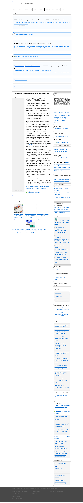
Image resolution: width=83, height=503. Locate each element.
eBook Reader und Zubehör (61, 463)
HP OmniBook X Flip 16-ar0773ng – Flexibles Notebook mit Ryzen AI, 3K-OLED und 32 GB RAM (62, 431)
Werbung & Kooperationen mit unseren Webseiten (23, 488)
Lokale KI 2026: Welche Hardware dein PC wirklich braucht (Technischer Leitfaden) (62, 332)
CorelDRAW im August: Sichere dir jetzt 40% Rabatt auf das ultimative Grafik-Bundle (32, 70)
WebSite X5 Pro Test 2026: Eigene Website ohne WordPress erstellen (62, 222)
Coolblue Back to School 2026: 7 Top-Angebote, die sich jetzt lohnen (62, 261)
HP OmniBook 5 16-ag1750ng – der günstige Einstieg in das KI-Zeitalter (61, 360)
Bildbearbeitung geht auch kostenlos (42, 215)
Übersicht (15, 9)
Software (26, 9)
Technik (20, 9)
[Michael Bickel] (12, 1)
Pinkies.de (57, 471)
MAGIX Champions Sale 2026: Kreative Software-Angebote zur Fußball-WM (61, 418)
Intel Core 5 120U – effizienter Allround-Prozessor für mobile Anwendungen (61, 374)
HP (53, 9)
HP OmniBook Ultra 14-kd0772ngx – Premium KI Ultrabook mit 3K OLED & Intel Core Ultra (62, 425)
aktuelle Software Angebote (61, 275)
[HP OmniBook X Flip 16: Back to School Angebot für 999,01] (62, 229)
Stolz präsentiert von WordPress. (19, 500)
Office (62, 9)
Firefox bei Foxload (36, 491)
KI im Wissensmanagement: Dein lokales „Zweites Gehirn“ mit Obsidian (62, 353)
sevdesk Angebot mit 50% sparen (61, 136)
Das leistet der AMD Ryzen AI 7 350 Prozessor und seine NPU (61, 380)
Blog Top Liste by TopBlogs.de (56, 491)
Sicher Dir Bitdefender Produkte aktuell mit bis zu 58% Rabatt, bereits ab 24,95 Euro (62, 149)
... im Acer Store (58, 296)
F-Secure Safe (45, 144)
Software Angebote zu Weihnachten (43, 230)
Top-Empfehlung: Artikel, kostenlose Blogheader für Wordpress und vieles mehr (60, 482)
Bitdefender (47, 9)
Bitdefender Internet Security (35, 144)
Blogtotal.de (34, 493)
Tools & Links (37, 488)
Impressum (43, 488)
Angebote (41, 9)
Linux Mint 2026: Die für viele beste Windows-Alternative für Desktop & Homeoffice (61, 367)
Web (31, 9)
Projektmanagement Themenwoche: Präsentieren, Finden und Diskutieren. (18, 216)
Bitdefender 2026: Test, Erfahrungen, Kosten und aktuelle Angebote (62, 387)
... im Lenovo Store (59, 299)
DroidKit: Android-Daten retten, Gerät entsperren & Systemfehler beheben (62, 338)
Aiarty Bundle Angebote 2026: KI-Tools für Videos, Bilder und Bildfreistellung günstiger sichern (62, 241)
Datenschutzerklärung (60, 105)
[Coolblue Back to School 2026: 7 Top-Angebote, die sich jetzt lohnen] (60, 257)
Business (35, 9)
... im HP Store (58, 293)
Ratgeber (58, 9)
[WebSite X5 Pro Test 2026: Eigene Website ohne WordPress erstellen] (56, 220)
